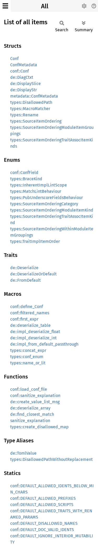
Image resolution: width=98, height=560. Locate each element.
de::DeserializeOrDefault (33, 274)
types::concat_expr (28, 350)
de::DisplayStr (23, 89)
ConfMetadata (23, 64)
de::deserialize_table (30, 325)
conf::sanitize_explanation (35, 395)
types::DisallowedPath (31, 102)
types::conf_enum (26, 356)
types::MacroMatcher (30, 108)
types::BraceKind (26, 178)
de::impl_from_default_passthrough (44, 344)
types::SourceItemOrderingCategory (44, 203)
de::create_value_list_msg (35, 401)
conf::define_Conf (26, 306)
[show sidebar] (5, 6)
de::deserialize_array (30, 408)
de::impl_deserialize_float (35, 331)
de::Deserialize (24, 267)
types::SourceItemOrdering (35, 121)
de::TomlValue (23, 453)
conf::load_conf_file (28, 389)
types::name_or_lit (27, 362)
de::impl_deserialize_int (33, 337)
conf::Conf (19, 71)
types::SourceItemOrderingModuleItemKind (51, 210)
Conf (14, 58)
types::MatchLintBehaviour (35, 191)
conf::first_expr (24, 319)
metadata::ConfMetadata (34, 96)
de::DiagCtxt (21, 77)
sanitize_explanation (30, 420)
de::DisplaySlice (25, 83)
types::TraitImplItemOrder (35, 241)
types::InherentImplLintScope (38, 185)
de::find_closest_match (32, 414)
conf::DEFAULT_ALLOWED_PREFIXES (43, 498)
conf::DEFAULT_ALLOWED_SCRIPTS (41, 504)
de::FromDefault (25, 280)
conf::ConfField (24, 172)
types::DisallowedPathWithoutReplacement (51, 459)
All (44, 6)
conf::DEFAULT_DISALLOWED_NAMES (44, 523)
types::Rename (24, 114)
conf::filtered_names (29, 312)
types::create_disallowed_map (39, 426)
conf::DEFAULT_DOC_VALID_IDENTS (42, 529)
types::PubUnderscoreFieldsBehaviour (46, 197)
